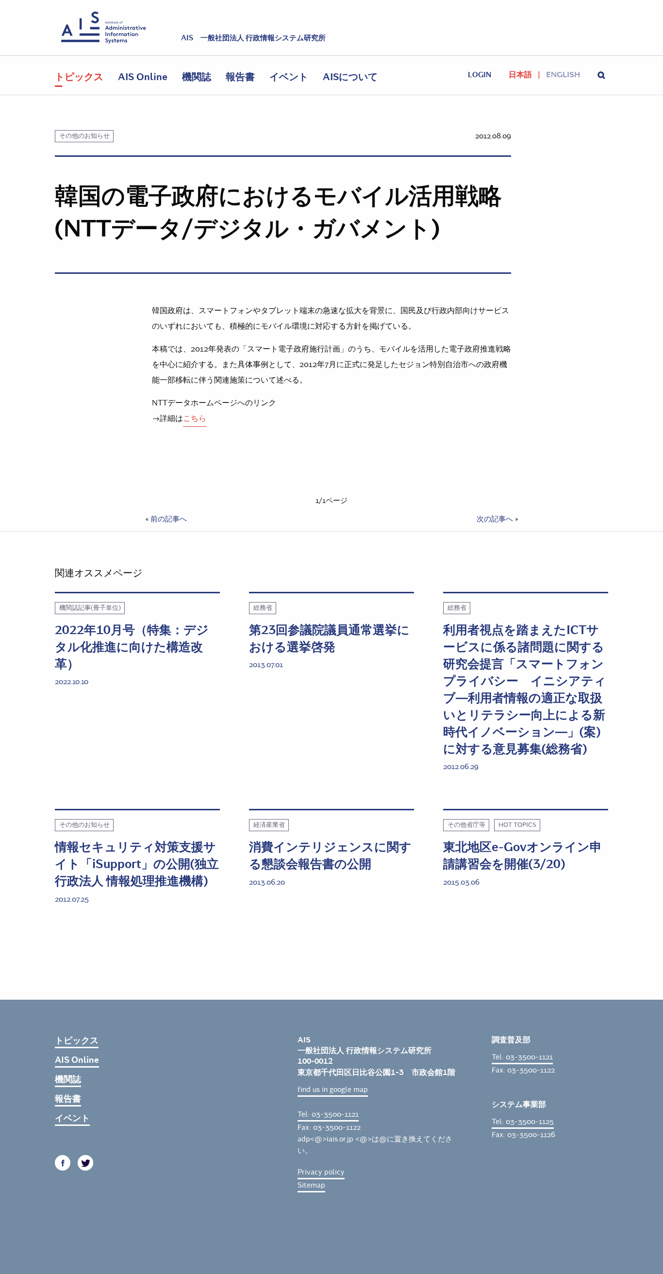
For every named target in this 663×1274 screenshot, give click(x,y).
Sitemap (311, 1185)
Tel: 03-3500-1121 (328, 1114)
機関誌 (196, 77)
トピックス (79, 77)
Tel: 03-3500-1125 (523, 1121)
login (479, 74)
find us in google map (333, 1089)
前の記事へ (168, 519)
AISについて (350, 77)
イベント (288, 77)
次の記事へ (495, 519)
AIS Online (142, 77)
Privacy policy (321, 1172)
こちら (194, 418)
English (563, 75)
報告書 (240, 77)
